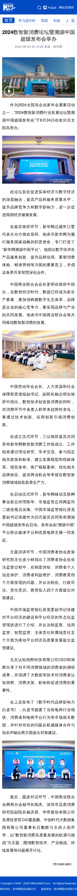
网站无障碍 (66, 7)
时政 (56, 20)
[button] (9, 93)
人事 (69, 20)
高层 (44, 20)
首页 (8, 20)
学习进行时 (27, 20)
